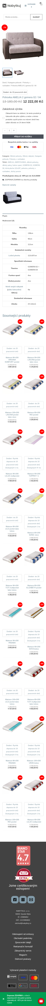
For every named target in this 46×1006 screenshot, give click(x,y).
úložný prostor (16, 171)
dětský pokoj (7, 165)
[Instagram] (23, 899)
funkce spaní (17, 165)
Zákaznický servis (23, 951)
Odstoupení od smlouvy (23, 934)
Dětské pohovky (16, 156)
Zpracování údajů (23, 942)
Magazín (23, 955)
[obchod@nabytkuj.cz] (31, 899)
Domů (4, 82)
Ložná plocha (14, 255)
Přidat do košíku (23, 137)
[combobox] (17, 17)
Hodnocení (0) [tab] (8, 221)
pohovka (24, 168)
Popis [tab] (4, 216)
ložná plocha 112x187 (12, 168)
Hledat (36, 17)
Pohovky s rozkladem (17, 159)
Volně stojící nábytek (14, 287)
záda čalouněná (14, 290)
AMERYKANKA (20, 162)
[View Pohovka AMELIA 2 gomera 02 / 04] (7, 73)
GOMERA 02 (27, 165)
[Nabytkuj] (15, 899)
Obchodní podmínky (23, 938)
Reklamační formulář (23, 946)
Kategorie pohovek (14, 82)
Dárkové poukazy (23, 959)
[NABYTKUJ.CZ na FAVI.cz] (24, 875)
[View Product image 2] (19, 73)
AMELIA (11, 162)
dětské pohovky (32, 162)
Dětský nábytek (28, 156)
